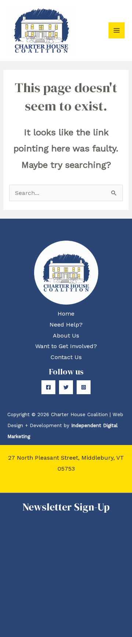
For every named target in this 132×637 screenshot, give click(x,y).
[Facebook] (48, 387)
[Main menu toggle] (117, 30)
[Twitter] (66, 387)
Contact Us (66, 357)
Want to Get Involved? (66, 346)
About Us (66, 335)
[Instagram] (84, 387)
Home (66, 313)
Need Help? (66, 324)
